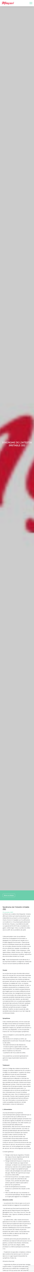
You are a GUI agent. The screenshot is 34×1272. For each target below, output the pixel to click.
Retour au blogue (9, 895)
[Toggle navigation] (30, 3)
